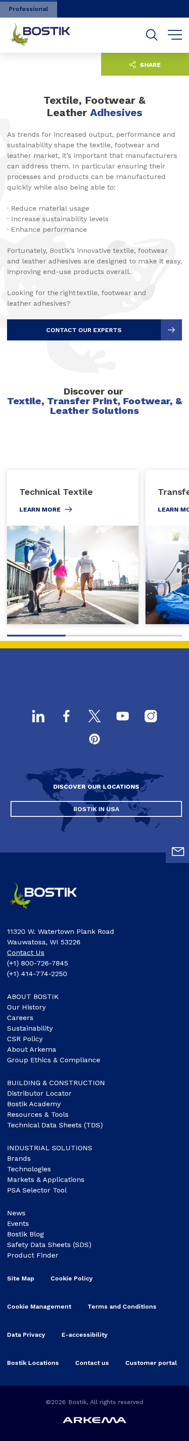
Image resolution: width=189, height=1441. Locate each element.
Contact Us (25, 952)
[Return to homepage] (46, 35)
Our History (26, 1007)
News (16, 1213)
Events (18, 1223)
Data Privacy (26, 1334)
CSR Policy (25, 1039)
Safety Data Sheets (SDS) (49, 1244)
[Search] (151, 35)
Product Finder (32, 1255)
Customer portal (151, 1362)
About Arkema (31, 1049)
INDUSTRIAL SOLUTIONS (49, 1148)
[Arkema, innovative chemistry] (50, 912)
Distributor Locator (39, 1093)
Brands (19, 1158)
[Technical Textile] (72, 547)
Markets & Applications (45, 1179)
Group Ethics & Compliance (53, 1060)
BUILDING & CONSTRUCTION (56, 1083)
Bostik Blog (25, 1234)
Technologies (29, 1169)
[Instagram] (151, 717)
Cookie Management (39, 1306)
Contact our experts (84, 329)
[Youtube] (123, 717)
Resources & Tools (38, 1114)
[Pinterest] (94, 740)
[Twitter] (94, 717)
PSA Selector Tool (37, 1190)
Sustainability (30, 1028)
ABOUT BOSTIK (33, 996)
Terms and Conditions (121, 1306)
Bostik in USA (96, 808)
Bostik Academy (34, 1104)
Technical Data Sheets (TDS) (55, 1125)
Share (149, 64)
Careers (20, 1017)
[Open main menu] (175, 35)
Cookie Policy (72, 1278)
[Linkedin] (38, 717)
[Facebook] (66, 717)
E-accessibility (85, 1334)
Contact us (92, 1362)
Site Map (20, 1278)
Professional (28, 8)
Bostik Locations (33, 1362)
